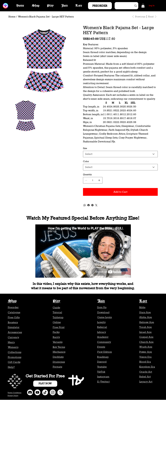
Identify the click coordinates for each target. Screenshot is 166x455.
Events (101, 346)
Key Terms (59, 347)
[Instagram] (53, 392)
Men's (11, 342)
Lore (143, 301)
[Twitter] (96, 205)
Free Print (59, 327)
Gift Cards (14, 362)
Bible (142, 307)
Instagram (103, 376)
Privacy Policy (13, 395)
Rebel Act (145, 376)
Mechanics (59, 351)
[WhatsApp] (84, 205)
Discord (102, 361)
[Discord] (30, 392)
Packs (56, 332)
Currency (13, 337)
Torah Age (145, 327)
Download (103, 312)
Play (56, 301)
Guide (56, 307)
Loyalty (101, 322)
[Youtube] (37, 392)
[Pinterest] (92, 205)
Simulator (13, 327)
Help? (11, 367)
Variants (57, 342)
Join (101, 301)
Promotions (14, 357)
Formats (57, 366)
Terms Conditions (14, 393)
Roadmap (103, 356)
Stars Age (145, 312)
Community (104, 342)
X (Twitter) (103, 381)
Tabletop (58, 317)
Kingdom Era (147, 366)
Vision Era (145, 356)
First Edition (104, 351)
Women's (13, 347)
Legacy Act (145, 381)
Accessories (15, 332)
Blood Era (145, 361)
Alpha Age (145, 317)
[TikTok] (45, 392)
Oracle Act (145, 371)
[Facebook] (88, 205)
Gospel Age (146, 336)
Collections (14, 352)
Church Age (146, 342)
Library (101, 332)
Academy (102, 336)
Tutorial (57, 312)
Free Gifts (14, 317)
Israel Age (145, 332)
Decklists (58, 356)
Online (57, 322)
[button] (143, 6)
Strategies (59, 361)
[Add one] (99, 180)
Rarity (56, 337)
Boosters (13, 322)
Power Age (145, 351)
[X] (60, 392)
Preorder (13, 307)
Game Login (104, 317)
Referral (102, 327)
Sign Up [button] (102, 307)
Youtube (102, 366)
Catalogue (14, 312)
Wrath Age (145, 346)
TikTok (101, 371)
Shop (12, 301)
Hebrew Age (146, 322)
